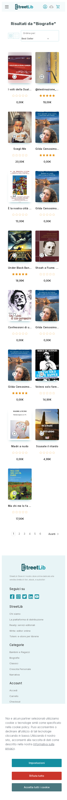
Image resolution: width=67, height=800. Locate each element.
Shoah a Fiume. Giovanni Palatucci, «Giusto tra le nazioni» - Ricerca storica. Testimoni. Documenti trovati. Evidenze (47, 267)
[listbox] (36, 38)
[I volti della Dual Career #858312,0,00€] (20, 67)
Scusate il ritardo (47, 446)
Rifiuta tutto (36, 775)
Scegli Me (19, 148)
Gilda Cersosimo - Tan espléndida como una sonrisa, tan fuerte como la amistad (20, 386)
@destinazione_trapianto (47, 89)
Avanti (52, 533)
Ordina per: (29, 33)
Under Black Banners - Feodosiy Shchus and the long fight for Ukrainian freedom (20, 267)
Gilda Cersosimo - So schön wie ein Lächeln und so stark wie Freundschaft (47, 327)
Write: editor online (20, 630)
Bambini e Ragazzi (19, 652)
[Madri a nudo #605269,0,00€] (20, 424)
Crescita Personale (20, 669)
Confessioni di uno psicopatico (20, 327)
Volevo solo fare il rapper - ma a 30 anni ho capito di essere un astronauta (47, 386)
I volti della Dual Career (20, 89)
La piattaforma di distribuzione (26, 619)
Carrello (13, 696)
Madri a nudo (19, 446)
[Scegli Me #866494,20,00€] (20, 127)
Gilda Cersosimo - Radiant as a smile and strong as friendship (47, 208)
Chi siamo (15, 613)
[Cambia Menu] (7, 7)
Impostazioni (37, 762)
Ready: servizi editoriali (22, 625)
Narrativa (14, 674)
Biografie (14, 657)
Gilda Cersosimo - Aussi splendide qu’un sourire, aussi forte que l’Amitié (47, 148)
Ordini (52, 6)
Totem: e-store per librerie (24, 636)
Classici (13, 663)
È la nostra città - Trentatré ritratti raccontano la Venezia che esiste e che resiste (20, 208)
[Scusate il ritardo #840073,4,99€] (47, 424)
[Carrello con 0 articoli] (60, 6)
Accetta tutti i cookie (37, 787)
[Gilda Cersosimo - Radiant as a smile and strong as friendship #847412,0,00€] (47, 186)
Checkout (14, 701)
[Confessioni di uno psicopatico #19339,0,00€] (20, 305)
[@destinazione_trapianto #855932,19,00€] (47, 67)
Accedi (46, 6)
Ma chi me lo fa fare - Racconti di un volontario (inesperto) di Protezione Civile (20, 505)
